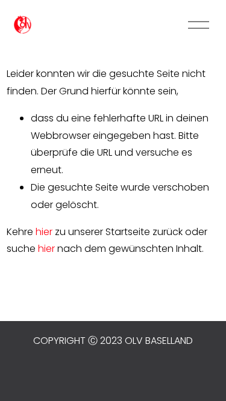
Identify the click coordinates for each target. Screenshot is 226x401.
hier (44, 232)
